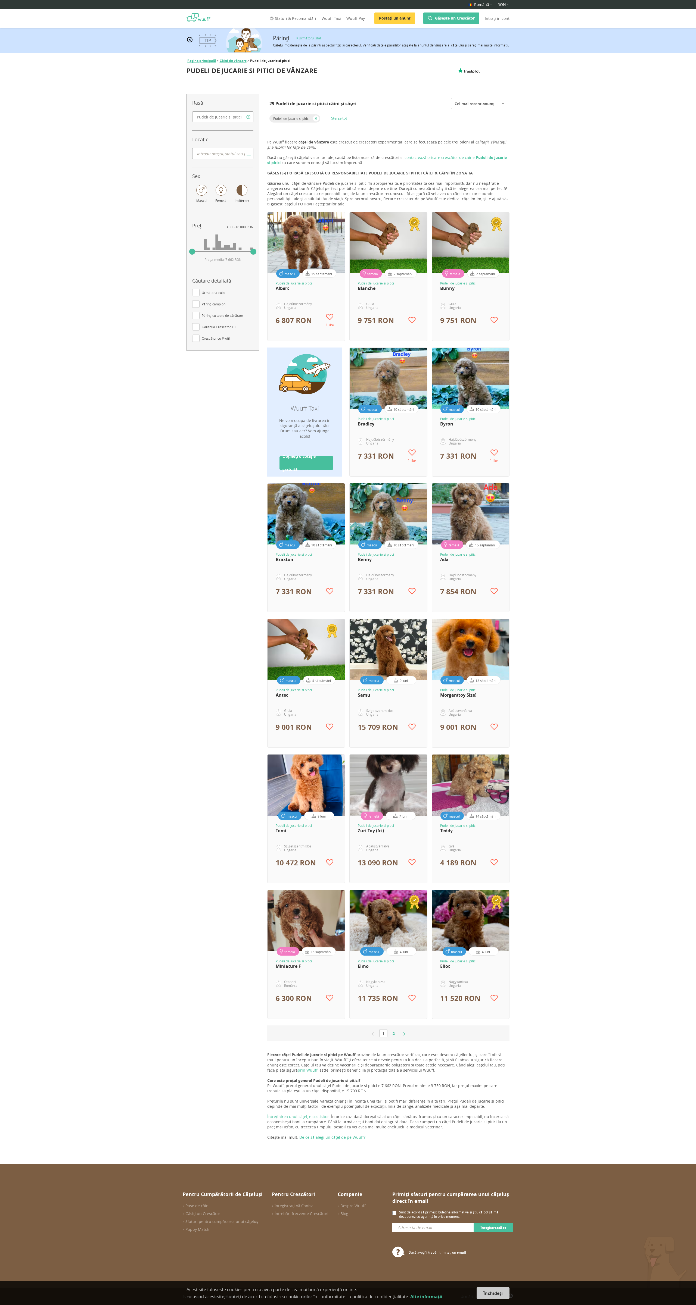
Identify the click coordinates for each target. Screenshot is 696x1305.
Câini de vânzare (233, 60)
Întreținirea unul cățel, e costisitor (298, 1116)
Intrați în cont (497, 18)
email (461, 1252)
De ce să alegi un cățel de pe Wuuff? (332, 1137)
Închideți (493, 1293)
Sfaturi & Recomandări (295, 18)
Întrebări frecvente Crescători (301, 1213)
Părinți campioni (214, 304)
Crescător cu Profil (216, 338)
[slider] (192, 252)
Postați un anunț (395, 18)
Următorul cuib (213, 292)
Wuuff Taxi (331, 18)
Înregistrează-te (493, 1227)
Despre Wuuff (353, 1205)
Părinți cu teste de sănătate (222, 315)
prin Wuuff (308, 1070)
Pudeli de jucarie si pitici (291, 118)
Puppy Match (197, 1229)
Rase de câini (197, 1205)
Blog (344, 1213)
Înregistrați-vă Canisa (294, 1205)
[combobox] (222, 116)
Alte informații (426, 1297)
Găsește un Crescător (455, 18)
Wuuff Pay (355, 18)
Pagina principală (201, 60)
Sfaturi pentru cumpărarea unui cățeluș (221, 1221)
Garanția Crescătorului (219, 327)
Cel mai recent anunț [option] (474, 103)
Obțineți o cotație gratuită (299, 463)
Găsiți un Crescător (202, 1213)
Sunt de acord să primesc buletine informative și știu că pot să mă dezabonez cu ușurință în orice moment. (448, 1214)
